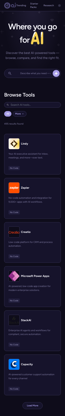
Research (49, 5)
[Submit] (56, 73)
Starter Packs (34, 5)
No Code (14, 168)
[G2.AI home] (10, 5)
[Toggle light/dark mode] (59, 5)
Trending (21, 5)
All (7, 113)
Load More (32, 405)
